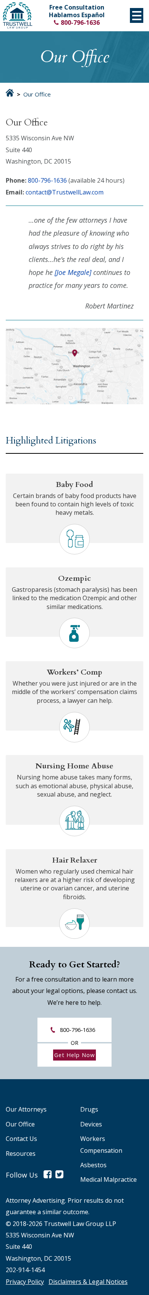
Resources (21, 1153)
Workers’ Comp (74, 672)
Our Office (20, 1124)
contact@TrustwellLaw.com (65, 192)
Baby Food (74, 484)
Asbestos (93, 1165)
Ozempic (74, 578)
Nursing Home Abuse (74, 766)
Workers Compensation (101, 1144)
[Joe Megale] (73, 272)
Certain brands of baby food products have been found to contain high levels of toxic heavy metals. (74, 504)
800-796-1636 (80, 22)
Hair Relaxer (74, 860)
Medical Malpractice (108, 1179)
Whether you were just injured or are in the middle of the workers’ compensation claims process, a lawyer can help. (74, 692)
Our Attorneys (26, 1109)
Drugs (89, 1109)
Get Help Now (74, 1055)
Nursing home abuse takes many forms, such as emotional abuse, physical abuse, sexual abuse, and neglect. (74, 786)
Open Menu (136, 15)
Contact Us (21, 1138)
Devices (91, 1124)
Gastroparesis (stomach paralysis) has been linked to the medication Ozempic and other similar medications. (74, 598)
